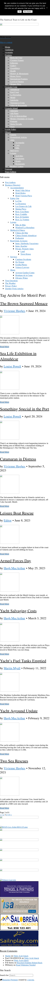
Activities (19, 155)
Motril (12, 97)
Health (13, 71)
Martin (8, 956)
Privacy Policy (11, 285)
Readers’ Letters (16, 166)
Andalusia (9, 49)
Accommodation (17, 187)
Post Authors (10, 182)
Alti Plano (14, 113)
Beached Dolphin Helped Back (29, 963)
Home (7, 47)
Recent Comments (8, 950)
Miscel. (8, 132)
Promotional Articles (18, 137)
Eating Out (14, 198)
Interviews (14, 150)
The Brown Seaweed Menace (24, 303)
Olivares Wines (21, 278)
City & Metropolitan (18, 116)
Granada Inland (11, 108)
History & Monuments (19, 73)
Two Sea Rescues (14, 760)
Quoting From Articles (14, 288)
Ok (19, 12)
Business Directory (13, 185)
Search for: (4, 975)
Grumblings (15, 68)
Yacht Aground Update (19, 710)
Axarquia (9, 52)
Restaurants (20, 163)
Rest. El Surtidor (22, 216)
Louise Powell (12, 366)
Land (23, 251)
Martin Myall (12, 668)
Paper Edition (10, 171)
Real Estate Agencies (18, 240)
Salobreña (14, 100)
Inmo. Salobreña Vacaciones (26, 243)
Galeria (13, 134)
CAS (17, 145)
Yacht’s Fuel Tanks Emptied (23, 660)
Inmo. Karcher (21, 246)
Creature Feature (17, 60)
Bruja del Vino (16, 57)
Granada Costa (11, 86)
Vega (12, 126)
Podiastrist (19, 238)
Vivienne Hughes (14, 311)
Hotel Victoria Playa (23, 195)
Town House (26, 254)
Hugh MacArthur (14, 568)
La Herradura (15, 94)
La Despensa (20, 203)
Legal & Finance (17, 81)
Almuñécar (14, 89)
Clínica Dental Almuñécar (26, 235)
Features (8, 55)
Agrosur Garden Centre (24, 272)
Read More (4, 347)
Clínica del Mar (21, 232)
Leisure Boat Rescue (17, 513)
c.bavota (30, 980)
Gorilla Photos (21, 264)
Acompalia (19, 142)
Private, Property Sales (24, 248)
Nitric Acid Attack (21, 956)
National (8, 169)
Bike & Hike (20, 224)
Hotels (18, 161)
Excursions (19, 158)
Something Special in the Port (24, 409)
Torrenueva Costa (17, 102)
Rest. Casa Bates (22, 211)
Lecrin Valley (10, 129)
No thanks (28, 12)
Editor (8, 520)
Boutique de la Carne (24, 275)
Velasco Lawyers (22, 267)
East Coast (14, 92)
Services (13, 256)
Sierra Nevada (16, 124)
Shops (12, 270)
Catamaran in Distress (18, 459)
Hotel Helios (20, 193)
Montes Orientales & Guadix (22, 118)
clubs (12, 140)
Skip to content (6, 42)
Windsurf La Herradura (24, 227)
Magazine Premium (10, 980)
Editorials (14, 63)
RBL (17, 147)
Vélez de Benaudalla (18, 105)
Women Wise (15, 84)
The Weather (10, 283)
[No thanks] (47, 7)
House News (15, 76)
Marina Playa (20, 209)
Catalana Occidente (23, 259)
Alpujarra (14, 110)
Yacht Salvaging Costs (18, 610)
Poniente (13, 121)
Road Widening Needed (26, 965)
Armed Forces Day (15, 560)
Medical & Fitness (17, 230)
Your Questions (11, 280)
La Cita (18, 201)
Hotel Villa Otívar (22, 190)
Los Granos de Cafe (23, 206)
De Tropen (19, 262)
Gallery (13, 65)
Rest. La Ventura (22, 219)
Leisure (13, 153)
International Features (19, 78)
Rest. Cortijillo (21, 214)
